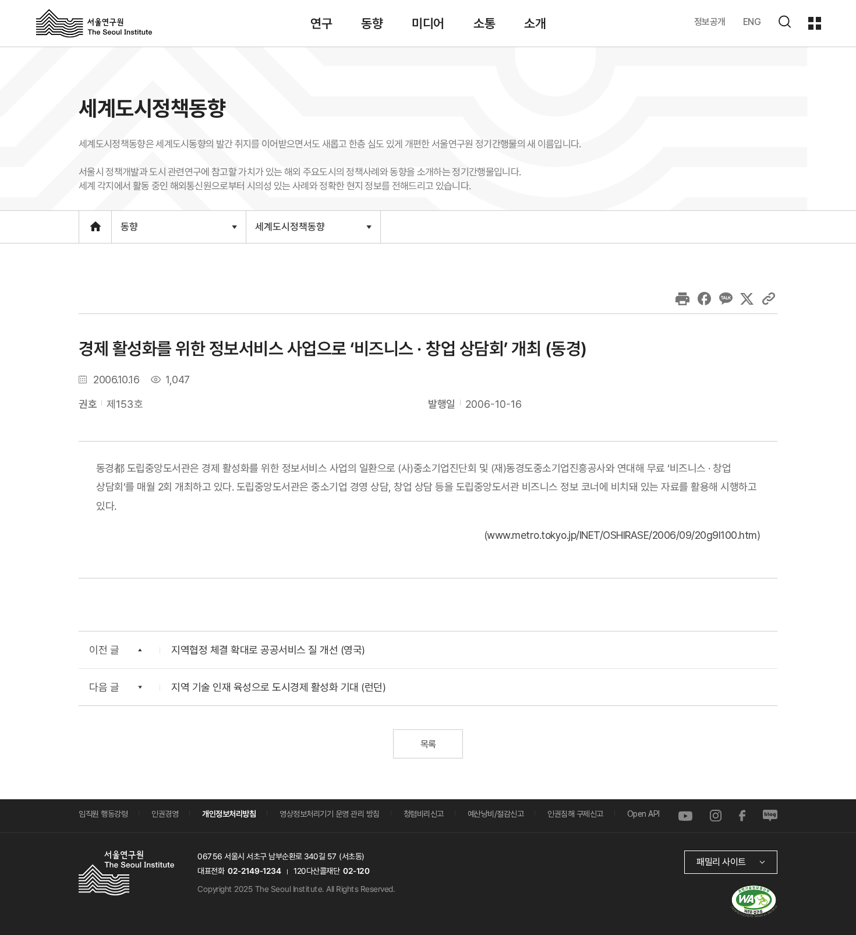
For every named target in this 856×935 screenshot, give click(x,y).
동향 (372, 23)
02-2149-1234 (254, 871)
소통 (484, 23)
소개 (535, 23)
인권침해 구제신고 (575, 813)
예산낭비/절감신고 (496, 813)
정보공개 (710, 21)
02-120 (356, 871)
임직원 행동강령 (103, 813)
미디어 (428, 23)
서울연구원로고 (94, 22)
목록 (428, 744)
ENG (752, 21)
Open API (643, 813)
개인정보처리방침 (229, 813)
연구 (321, 23)
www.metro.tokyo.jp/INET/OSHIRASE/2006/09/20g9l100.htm (622, 535)
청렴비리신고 (424, 813)
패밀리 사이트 (721, 861)
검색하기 (784, 21)
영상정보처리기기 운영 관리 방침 (330, 813)
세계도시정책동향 (289, 231)
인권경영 (164, 813)
